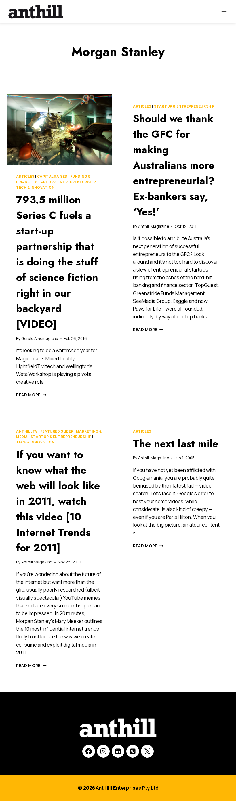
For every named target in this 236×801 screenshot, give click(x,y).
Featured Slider (57, 431)
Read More (31, 394)
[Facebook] (88, 751)
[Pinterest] (132, 751)
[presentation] (59, 129)
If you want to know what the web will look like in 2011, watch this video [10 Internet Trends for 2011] (58, 501)
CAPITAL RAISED (52, 176)
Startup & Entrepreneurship (65, 181)
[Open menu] (223, 11)
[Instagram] (103, 751)
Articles (25, 176)
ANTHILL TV (27, 431)
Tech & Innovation (35, 187)
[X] (147, 751)
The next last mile (175, 443)
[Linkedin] (118, 751)
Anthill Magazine (153, 226)
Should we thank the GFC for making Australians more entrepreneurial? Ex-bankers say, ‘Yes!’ (174, 165)
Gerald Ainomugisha (39, 338)
